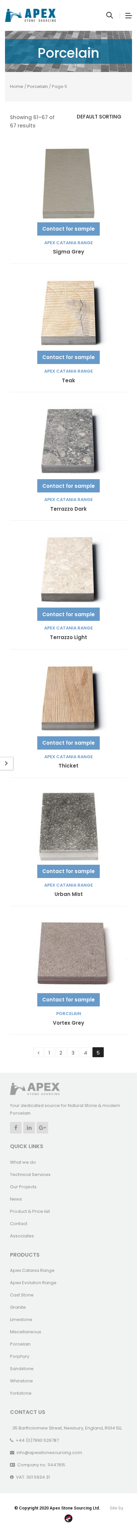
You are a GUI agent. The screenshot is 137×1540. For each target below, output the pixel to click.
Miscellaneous (25, 1332)
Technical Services (30, 1174)
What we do (23, 1162)
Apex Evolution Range (33, 1283)
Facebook (16, 1128)
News (16, 1199)
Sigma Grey (68, 252)
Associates (22, 1236)
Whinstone (21, 1381)
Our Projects (23, 1187)
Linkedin (29, 1128)
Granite (18, 1307)
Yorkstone (21, 1393)
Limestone (21, 1319)
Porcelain (37, 86)
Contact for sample (68, 228)
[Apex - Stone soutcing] (35, 1088)
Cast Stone (22, 1295)
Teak (68, 381)
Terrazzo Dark (68, 509)
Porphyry (19, 1356)
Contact (18, 1223)
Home (16, 86)
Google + (42, 1128)
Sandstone (22, 1368)
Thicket (68, 766)
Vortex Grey (68, 1023)
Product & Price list (30, 1211)
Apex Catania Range (68, 243)
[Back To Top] (117, 1516)
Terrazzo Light (68, 637)
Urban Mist (69, 894)
